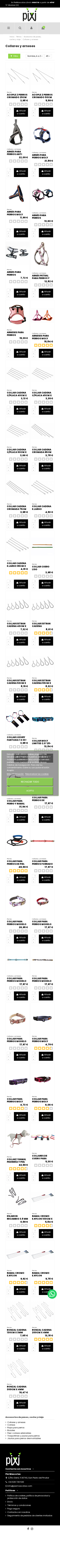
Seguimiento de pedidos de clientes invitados (29, 1515)
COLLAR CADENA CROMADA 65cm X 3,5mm (41, 452)
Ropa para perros (15, 1427)
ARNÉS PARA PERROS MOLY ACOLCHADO (15, 214)
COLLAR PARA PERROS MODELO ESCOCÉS (42, 924)
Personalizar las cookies (37, 774)
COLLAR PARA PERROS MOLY (40, 1040)
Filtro (15, 56)
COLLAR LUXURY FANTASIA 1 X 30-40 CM (17, 740)
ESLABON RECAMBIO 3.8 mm (17, 1217)
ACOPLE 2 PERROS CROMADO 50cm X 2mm (42, 97)
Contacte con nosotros (18, 1512)
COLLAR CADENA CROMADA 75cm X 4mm (16, 509)
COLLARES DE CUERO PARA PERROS (39, 1158)
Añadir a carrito (21, 112)
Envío (10, 1501)
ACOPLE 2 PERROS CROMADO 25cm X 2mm (17, 97)
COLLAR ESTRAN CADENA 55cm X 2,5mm (41, 683)
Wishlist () (13, 5)
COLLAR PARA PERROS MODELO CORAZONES (16, 924)
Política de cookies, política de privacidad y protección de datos (28, 1497)
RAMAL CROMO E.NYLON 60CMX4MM (40, 1276)
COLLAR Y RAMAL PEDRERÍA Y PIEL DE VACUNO (16, 1162)
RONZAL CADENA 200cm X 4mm (42, 1331)
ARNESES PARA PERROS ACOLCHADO (15, 335)
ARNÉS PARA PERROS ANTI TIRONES (14, 154)
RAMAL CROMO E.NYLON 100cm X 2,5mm (42, 1219)
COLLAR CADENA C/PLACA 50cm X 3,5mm (17, 452)
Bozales (11, 1430)
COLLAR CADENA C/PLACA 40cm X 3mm (17, 395)
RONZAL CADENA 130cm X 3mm (16, 1331)
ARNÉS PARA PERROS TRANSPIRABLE (15, 275)
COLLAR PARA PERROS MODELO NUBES (42, 981)
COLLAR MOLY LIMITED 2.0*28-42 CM (41, 743)
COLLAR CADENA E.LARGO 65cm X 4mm (16, 566)
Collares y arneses (16, 1422)
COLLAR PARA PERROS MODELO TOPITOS (16, 1041)
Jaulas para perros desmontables (24, 1438)
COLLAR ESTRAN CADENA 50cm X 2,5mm (16, 683)
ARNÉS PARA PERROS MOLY (40, 156)
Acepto (30, 790)
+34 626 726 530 (16, 1482)
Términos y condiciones (19, 1505)
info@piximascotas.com (20, 1486)
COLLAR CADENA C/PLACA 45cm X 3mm (42, 395)
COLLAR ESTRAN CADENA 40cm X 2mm (16, 626)
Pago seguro (13, 1508)
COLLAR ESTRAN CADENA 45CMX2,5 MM (41, 626)
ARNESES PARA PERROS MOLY (40, 337)
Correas (11, 1425)
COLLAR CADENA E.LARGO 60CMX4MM (41, 509)
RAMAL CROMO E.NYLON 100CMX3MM (15, 1276)
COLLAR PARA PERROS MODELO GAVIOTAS (16, 981)
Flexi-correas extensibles (19, 1433)
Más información (15, 774)
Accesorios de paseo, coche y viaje (24, 1417)
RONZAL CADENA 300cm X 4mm (16, 1388)
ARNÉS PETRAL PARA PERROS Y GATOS (40, 278)
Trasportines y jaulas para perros (23, 1436)
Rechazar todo (30, 781)
